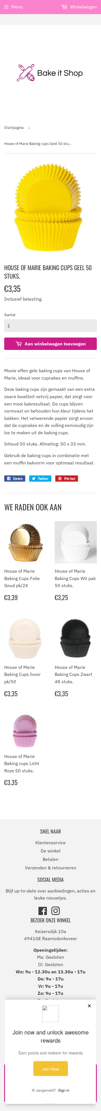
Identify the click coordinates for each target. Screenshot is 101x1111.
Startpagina (14, 127)
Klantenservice (50, 842)
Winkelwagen (83, 7)
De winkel (50, 851)
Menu (16, 7)
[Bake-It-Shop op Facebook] (42, 913)
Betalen (50, 859)
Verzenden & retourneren (50, 867)
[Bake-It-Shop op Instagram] (55, 913)
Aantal (9, 314)
